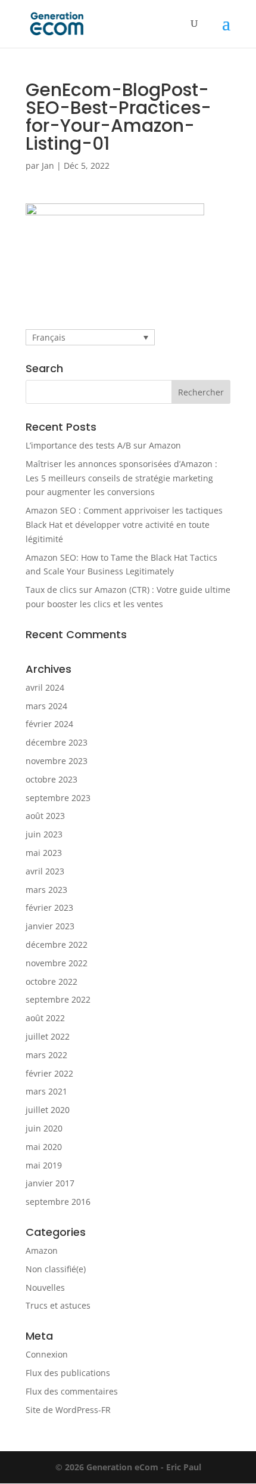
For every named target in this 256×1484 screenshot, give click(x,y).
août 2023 (45, 815)
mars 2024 (46, 706)
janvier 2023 (50, 926)
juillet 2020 (48, 1109)
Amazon (42, 1250)
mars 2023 (46, 889)
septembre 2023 (58, 797)
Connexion (47, 1354)
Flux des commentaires (72, 1391)
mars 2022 (46, 1055)
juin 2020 (44, 1128)
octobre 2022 (51, 981)
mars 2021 (46, 1091)
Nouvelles (45, 1287)
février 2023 (49, 907)
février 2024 (49, 723)
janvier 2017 (50, 1183)
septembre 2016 (58, 1201)
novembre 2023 (57, 760)
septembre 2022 (58, 999)
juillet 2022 (48, 1036)
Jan (48, 165)
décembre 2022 (57, 944)
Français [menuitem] (48, 337)
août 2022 (45, 1018)
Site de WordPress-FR (68, 1409)
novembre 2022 (57, 963)
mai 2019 (44, 1165)
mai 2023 (44, 852)
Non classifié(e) (56, 1269)
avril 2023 (45, 871)
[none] (90, 337)
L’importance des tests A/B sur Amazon (103, 445)
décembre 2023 (57, 742)
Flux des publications (68, 1372)
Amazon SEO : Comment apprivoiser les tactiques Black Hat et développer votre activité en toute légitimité (124, 525)
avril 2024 (45, 687)
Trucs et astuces (58, 1305)
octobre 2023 (51, 779)
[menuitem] (90, 337)
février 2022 (49, 1073)
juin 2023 (44, 834)
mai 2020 (44, 1146)
